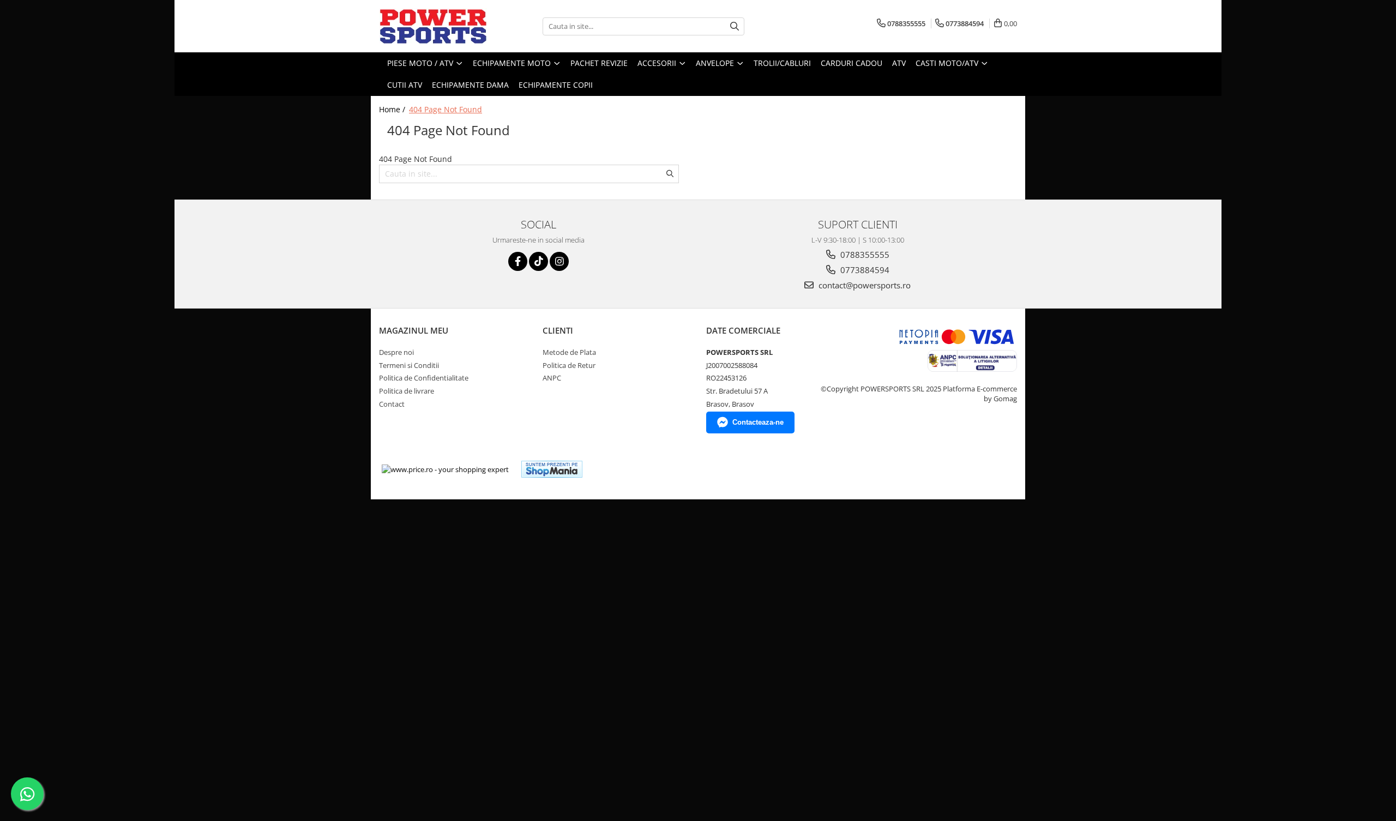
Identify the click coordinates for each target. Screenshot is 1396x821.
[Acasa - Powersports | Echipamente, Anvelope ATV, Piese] (433, 26)
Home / (393, 109)
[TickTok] (538, 261)
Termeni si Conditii (409, 365)
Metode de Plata (569, 352)
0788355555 (863, 254)
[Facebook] (517, 261)
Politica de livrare (406, 391)
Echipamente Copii (556, 85)
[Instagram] (559, 261)
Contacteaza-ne (758, 422)
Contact (392, 404)
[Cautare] (734, 26)
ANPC (552, 378)
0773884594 (863, 269)
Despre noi (396, 352)
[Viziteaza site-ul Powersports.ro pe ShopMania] (551, 469)
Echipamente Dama (470, 85)
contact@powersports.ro (863, 285)
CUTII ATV (404, 85)
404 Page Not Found (445, 109)
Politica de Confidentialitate (423, 378)
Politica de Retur (569, 365)
